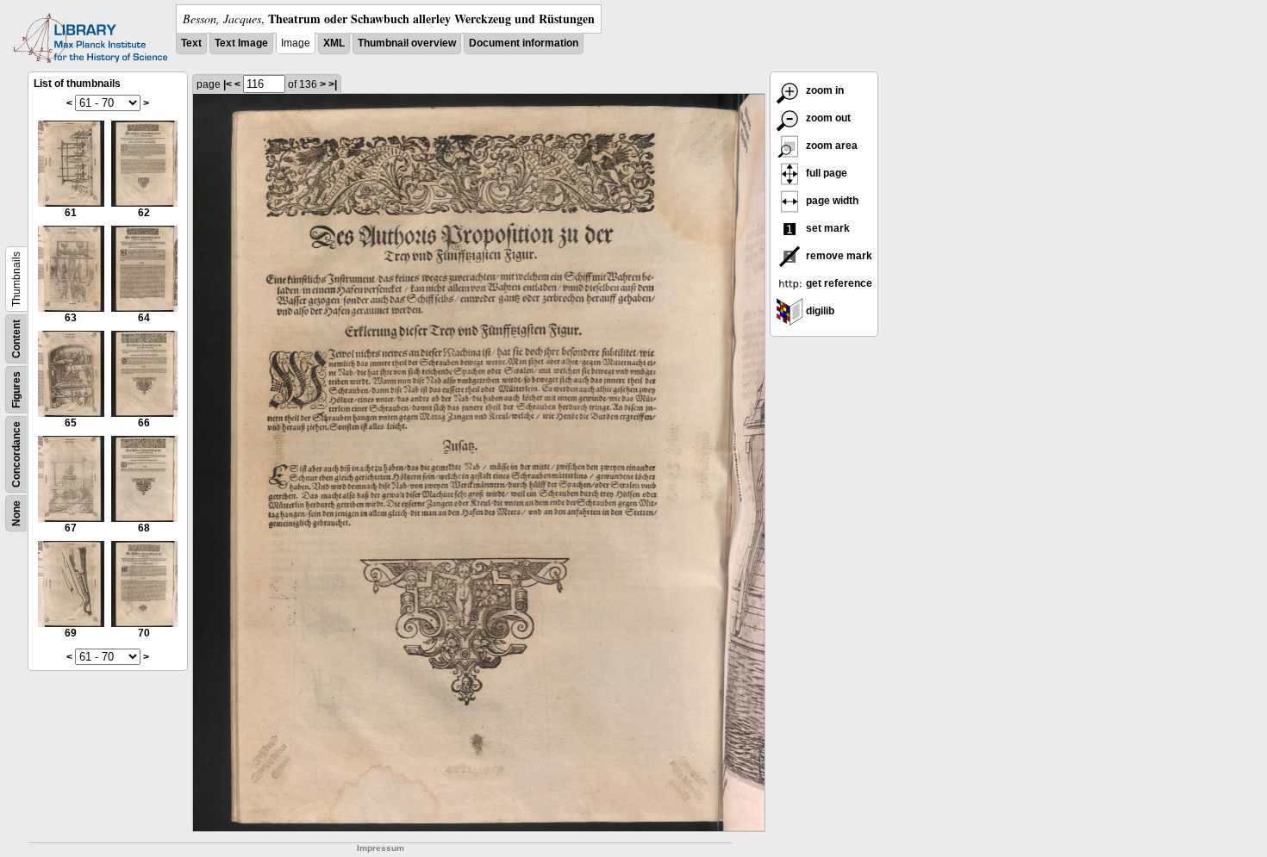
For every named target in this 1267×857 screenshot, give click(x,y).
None (16, 513)
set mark (826, 228)
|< (227, 84)
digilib (818, 311)
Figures (16, 389)
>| (332, 84)
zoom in (823, 90)
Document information (523, 43)
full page (825, 173)
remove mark (837, 256)
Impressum (380, 848)
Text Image (241, 43)
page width (830, 201)
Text (191, 43)
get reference (837, 283)
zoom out (827, 118)
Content (16, 339)
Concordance (16, 454)
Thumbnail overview (407, 43)
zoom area (830, 146)
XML (334, 43)
